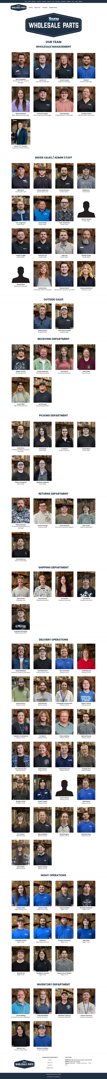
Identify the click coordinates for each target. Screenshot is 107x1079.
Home (50, 1060)
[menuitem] (30, 7)
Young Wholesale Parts (51, 1074)
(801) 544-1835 (75, 1061)
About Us (49, 1062)
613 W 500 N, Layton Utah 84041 (82, 1060)
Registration (49, 1068)
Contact (49, 1065)
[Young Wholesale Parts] (19, 7)
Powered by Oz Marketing (53, 1076)
